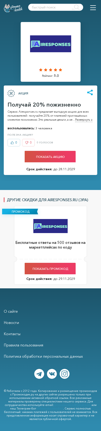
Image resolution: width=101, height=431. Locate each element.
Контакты (12, 333)
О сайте (11, 311)
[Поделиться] (90, 93)
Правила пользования (23, 345)
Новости (11, 322)
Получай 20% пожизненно (44, 104)
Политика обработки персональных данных (43, 356)
